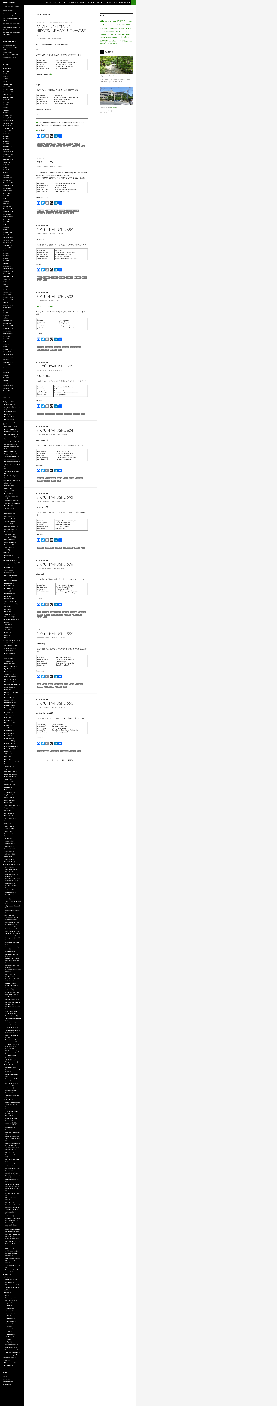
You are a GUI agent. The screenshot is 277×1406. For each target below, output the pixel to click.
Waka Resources (110, 2)
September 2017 (8, 333)
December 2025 (8, 89)
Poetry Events (8, 417)
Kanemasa (59, 684)
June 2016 (6, 370)
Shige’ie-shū (7, 795)
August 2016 (7, 365)
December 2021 (8, 209)
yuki (116, 43)
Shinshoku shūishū (9, 529)
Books (61, 2)
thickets (77, 146)
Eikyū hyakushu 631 (54, 366)
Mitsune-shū (8, 738)
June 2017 (6, 341)
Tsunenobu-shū (8, 843)
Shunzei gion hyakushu (11, 459)
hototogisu (107, 29)
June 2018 (6, 313)
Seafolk (69, 277)
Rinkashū (7, 759)
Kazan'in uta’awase (10, 1083)
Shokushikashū (8, 545)
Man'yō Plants (8, 411)
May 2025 (6, 107)
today (40, 687)
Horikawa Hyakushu (10, 434)
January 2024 (7, 149)
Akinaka (40, 347)
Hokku (6, 622)
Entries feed (6, 1379)
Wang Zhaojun (43, 349)
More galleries (106, 119)
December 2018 (8, 297)
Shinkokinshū (8, 521)
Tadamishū (7, 831)
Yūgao (8, 1339)
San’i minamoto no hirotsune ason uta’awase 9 (61, 30)
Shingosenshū (8, 516)
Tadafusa (64, 751)
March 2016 (6, 378)
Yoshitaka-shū (8, 859)
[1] (51, 74)
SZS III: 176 (45, 162)
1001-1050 (7, 1099)
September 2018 (8, 305)
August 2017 (7, 336)
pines (112, 34)
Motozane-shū (8, 743)
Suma (40, 280)
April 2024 (6, 141)
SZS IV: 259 (13, 45)
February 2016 (7, 380)
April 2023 (6, 172)
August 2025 (7, 99)
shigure (68, 614)
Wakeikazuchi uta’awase (12, 1244)
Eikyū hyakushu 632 (54, 296)
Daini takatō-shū (9, 663)
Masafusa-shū (8, 730)
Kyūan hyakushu (9, 451)
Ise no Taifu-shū (8, 687)
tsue (53, 481)
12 (63, 760)
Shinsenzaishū (8, 524)
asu (39, 684)
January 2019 (7, 294)
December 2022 (8, 183)
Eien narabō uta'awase (11, 1155)
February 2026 (7, 84)
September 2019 (8, 276)
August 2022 (7, 193)
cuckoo (107, 25)
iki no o (57, 347)
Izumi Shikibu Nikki (10, 1279)
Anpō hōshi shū (8, 656)
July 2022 (6, 196)
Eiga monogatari (10, 1298)
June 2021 (6, 224)
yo (83, 146)
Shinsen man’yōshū (10, 601)
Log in (5, 1376)
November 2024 (8, 123)
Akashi (8, 1305)
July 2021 (6, 222)
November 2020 (8, 240)
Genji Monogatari (10, 1300)
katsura (82, 612)
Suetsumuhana (10, 1329)
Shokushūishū (8, 547)
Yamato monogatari (11, 1355)
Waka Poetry (9, 2)
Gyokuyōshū (8, 491)
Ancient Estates (43, 751)
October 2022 (7, 188)
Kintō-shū (7, 717)
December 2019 (8, 268)
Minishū (6, 736)
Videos (5, 1360)
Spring (125, 37)
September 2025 (8, 97)
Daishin (46, 277)
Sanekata (123, 34)
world (53, 349)
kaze (114, 28)
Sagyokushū (7, 769)
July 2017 (6, 339)
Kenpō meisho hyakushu (11, 446)
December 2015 (8, 385)
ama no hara (56, 612)
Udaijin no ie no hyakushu (11, 476)
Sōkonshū (7, 611)
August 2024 (7, 131)
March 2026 (6, 81)
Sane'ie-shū (7, 779)
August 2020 (7, 248)
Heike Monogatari (10, 1344)
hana (118, 24)
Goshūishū (7, 488)
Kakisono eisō (8, 697)
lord (72, 478)
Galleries (109, 52)
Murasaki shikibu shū (10, 746)
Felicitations (51, 478)
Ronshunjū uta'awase (11, 997)
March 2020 (6, 261)
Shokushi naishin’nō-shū (11, 805)
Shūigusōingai (8, 813)
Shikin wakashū (8, 800)
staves (47, 481)
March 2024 (6, 144)
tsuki (66, 213)
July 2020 (6, 250)
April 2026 (6, 79)
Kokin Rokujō (8, 583)
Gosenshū (7, 485)
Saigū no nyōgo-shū (9, 771)
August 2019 (7, 279)
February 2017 (7, 349)
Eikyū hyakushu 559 (54, 634)
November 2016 (8, 357)
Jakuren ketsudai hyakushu (12, 437)
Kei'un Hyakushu (9, 444)
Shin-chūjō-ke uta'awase (12, 1193)
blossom (129, 21)
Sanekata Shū (8, 784)
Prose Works (7, 1274)
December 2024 (8, 120)
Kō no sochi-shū (9, 723)
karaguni (68, 414)
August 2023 (7, 162)
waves (130, 41)
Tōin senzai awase (10, 1027)
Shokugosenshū (9, 534)
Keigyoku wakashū (9, 702)
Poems (90, 2)
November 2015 (8, 388)
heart (47, 143)
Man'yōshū (7, 585)
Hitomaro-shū (8, 682)
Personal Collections (9, 640)
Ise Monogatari (9, 1347)
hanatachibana (52, 210)
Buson (7, 627)
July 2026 (6, 71)
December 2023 (8, 151)
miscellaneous (109, 32)
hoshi (54, 143)
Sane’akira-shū (8, 782)
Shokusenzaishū (9, 542)
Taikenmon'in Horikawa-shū (12, 834)
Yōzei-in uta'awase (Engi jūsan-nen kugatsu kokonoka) (12, 1046)
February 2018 (7, 320)
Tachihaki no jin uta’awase (12, 1095)
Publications (7, 555)
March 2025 (6, 112)
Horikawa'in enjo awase (12, 1159)
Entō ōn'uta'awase (10, 1251)
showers (50, 213)
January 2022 (7, 206)
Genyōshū (7, 578)
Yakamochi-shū (8, 849)
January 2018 (7, 323)
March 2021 (6, 229)
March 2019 (6, 289)
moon (40, 614)
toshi (116, 41)
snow (110, 37)
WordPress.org (7, 1384)
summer (58, 213)
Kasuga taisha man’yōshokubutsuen (113, 80)
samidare (41, 213)
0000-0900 (7, 867)
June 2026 (6, 74)
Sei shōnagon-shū (9, 792)
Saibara (6, 635)
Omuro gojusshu (9, 593)
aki (39, 612)
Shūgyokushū (8, 808)
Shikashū (7, 511)
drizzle (74, 612)
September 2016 (8, 362)
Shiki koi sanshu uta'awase (13, 1007)
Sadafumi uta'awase (11, 999)
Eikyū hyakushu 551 (54, 703)
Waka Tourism (123, 2)
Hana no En (9, 1313)
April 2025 (6, 110)
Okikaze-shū (8, 754)
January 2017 (7, 352)
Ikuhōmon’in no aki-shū (11, 684)
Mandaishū (7, 588)
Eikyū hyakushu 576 (54, 564)
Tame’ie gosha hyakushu (11, 464)
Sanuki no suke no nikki (12, 1287)
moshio (54, 277)
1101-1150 (7, 1152)
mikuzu (65, 347)
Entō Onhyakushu (9, 431)
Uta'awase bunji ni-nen (12, 1241)
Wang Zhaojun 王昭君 (44, 306)
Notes (6, 414)
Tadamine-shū (8, 828)
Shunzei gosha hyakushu (11, 461)
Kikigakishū (7, 712)
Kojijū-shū (7, 725)
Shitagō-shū (7, 802)
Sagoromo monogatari (11, 1352)
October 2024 (7, 125)
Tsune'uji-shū (8, 841)
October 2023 (7, 157)
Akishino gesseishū (10, 648)
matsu (102, 32)
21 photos (113, 76)
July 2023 (6, 164)
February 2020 (7, 263)
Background (50, 2)
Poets (98, 2)
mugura (70, 143)
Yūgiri (8, 1342)
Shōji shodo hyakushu (10, 456)
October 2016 (7, 359)
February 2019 (7, 292)
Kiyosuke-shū (8, 720)
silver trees (77, 614)
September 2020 (8, 245)
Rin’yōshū (7, 596)
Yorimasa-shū (8, 851)
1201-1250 (7, 1248)
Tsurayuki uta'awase (11, 1030)
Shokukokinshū (8, 539)
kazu (60, 478)
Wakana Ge (9, 1334)
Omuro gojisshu (9, 591)
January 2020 (7, 266)
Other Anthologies (8, 560)
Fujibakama (9, 1308)
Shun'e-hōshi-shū (9, 818)
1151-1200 (7, 1202)
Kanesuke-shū (8, 700)
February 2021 (7, 232)
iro (111, 29)
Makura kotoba (8, 404)
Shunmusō (7, 821)
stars (59, 146)
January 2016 (7, 383)
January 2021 (7, 235)
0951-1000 (7, 1064)
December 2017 (8, 326)
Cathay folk (50, 414)
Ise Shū (6, 689)
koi (117, 28)
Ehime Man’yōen (105, 111)
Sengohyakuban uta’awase (13, 1265)
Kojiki (6, 1290)
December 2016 (8, 354)
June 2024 (6, 136)
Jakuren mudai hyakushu (11, 441)
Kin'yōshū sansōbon (11, 503)
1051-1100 (7, 1116)
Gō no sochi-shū (9, 674)
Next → (71, 760)
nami (104, 34)
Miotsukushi (10, 1321)
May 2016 (6, 372)
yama (112, 43)
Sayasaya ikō (7, 789)
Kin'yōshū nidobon (10, 500)
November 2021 (8, 211)
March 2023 (6, 175)
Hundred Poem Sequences (11, 422)
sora (52, 146)
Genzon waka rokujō (10, 580)
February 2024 (7, 146)
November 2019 (8, 271)
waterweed (68, 547)
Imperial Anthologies (9, 480)
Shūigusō (7, 810)
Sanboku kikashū (9, 777)
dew (111, 25)
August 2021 (7, 219)
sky (47, 146)
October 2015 (7, 391)
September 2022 (8, 190)
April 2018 (6, 318)
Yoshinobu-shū (8, 854)
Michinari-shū (8, 733)
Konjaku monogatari (11, 1350)
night (78, 143)
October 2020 (7, 242)
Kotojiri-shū (7, 728)
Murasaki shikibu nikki (11, 1285)
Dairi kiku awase (10, 951)
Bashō (7, 624)
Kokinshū (7, 506)
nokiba (40, 146)
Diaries (6, 1277)
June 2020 (6, 253)
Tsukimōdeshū (8, 614)
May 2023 (6, 170)
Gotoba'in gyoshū (9, 679)
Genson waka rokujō (10, 575)
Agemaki (9, 1303)
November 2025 (8, 92)
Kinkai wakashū (8, 715)
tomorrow (50, 687)
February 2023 (7, 177)
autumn (41, 210)
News (5, 552)
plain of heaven (57, 614)
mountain (124, 32)
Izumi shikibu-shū (9, 695)
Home (82, 2)
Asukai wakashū (9, 658)
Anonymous (108, 21)
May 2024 (6, 138)
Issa (6, 630)
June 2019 (6, 281)
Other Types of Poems (9, 619)
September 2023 (8, 159)
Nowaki (8, 1324)
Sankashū (7, 787)
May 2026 (6, 76)
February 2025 (7, 115)
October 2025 (7, 94)
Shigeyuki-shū (8, 797)
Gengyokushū (8, 572)
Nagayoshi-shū (8, 749)
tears (109, 41)
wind (102, 43)
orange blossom (72, 210)
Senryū (6, 637)
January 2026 (7, 86)
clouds (102, 25)
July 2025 (6, 102)
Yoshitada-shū (8, 856)
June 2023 (6, 167)
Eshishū (6, 671)
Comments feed (8, 1381)
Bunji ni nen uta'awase (11, 1205)
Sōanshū (6, 823)
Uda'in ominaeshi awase (12, 910)
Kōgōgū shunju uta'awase (12, 1132)
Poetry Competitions (9, 864)
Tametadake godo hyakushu (12, 467)
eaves (40, 143)
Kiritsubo (9, 1316)
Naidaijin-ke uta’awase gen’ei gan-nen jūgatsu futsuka (13, 1175)
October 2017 (7, 331)
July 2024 (6, 133)
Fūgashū (6, 483)
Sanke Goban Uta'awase (12, 1188)
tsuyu (125, 41)
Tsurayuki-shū (8, 846)
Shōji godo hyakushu (10, 454)
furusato (55, 751)
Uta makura (7, 419)
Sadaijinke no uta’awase (12, 1107)
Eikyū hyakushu (42, 226)
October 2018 (7, 302)
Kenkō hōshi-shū (9, 705)
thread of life (76, 347)
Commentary (72, 2)
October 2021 (7, 214)
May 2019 (6, 284)
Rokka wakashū (8, 598)
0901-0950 (7, 915)
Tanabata (67, 146)
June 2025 (6, 105)
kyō (66, 684)
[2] (53, 109)
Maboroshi (9, 1318)
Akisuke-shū (8, 650)
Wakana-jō (9, 1337)
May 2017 (6, 344)
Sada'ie (116, 34)
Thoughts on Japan (8, 1357)
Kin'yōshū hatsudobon (11, 496)
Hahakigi (8, 1311)
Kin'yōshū (7, 493)
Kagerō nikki (9, 1282)
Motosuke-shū (8, 741)
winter (107, 43)
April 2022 (6, 203)
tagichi (40, 547)
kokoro (61, 143)
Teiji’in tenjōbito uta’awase (13, 1018)
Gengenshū (7, 570)
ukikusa (58, 547)
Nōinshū (6, 751)
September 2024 (8, 128)
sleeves (77, 277)
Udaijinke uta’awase (11, 1238)
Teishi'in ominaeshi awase (13, 901)
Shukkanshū (7, 815)
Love (128, 28)
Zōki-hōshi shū (8, 862)
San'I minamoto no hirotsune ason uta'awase (54, 23)
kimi (66, 478)
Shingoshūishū (8, 519)
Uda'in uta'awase (10, 1032)
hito (101, 29)
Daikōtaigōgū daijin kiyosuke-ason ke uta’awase (10, 1214)
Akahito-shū (7, 643)
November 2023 (8, 154)
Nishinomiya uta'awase (12, 1179)
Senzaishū (40, 159)
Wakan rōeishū (8, 617)
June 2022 (6, 198)
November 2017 (8, 328)
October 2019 (7, 274)
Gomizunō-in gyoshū (10, 676)
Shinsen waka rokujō (10, 604)
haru (124, 24)
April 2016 (6, 375)
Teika (113, 41)
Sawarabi (9, 1326)
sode (84, 277)
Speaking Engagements (11, 558)
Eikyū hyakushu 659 (54, 229)
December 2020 (8, 237)
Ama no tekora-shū (9, 653)
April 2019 (6, 287)
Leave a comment (56, 38)
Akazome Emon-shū (10, 645)
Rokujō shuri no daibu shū (11, 762)
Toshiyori (49, 547)
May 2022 (6, 201)
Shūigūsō (7, 606)
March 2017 (6, 346)
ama (39, 277)
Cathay (40, 414)
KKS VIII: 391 (13, 57)
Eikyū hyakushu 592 (54, 497)
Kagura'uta (7, 632)
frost (114, 25)
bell (45, 684)
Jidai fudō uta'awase (11, 1258)
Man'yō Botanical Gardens (12, 407)
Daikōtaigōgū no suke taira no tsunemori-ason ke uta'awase (12, 1220)
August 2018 (7, 307)
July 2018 (6, 310)
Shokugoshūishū (9, 537)
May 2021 (6, 227)
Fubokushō (7, 567)
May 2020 (6, 255)
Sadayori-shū (8, 766)
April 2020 (6, 258)
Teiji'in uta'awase (10, 1016)
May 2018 (6, 315)
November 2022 (8, 185)
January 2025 (7, 118)
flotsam (49, 347)
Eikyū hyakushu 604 (54, 430)
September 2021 (8, 216)
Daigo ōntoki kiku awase (12, 942)
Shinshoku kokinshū (10, 526)
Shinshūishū (7, 532)
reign (40, 481)
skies (128, 34)
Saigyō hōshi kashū (9, 774)
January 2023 (7, 180)
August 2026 (7, 68)
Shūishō (6, 609)
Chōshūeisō (7, 661)
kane (50, 684)
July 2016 (6, 367)
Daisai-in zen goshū (9, 666)
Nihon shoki (7, 1292)
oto (72, 684)
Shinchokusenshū (9, 513)
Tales (5, 1295)
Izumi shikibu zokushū (10, 692)
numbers (79, 478)
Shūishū (6, 550)
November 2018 (8, 300)
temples (79, 684)
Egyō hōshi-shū (8, 669)
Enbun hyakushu (9, 429)
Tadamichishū (8, 826)
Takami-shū (7, 838)
